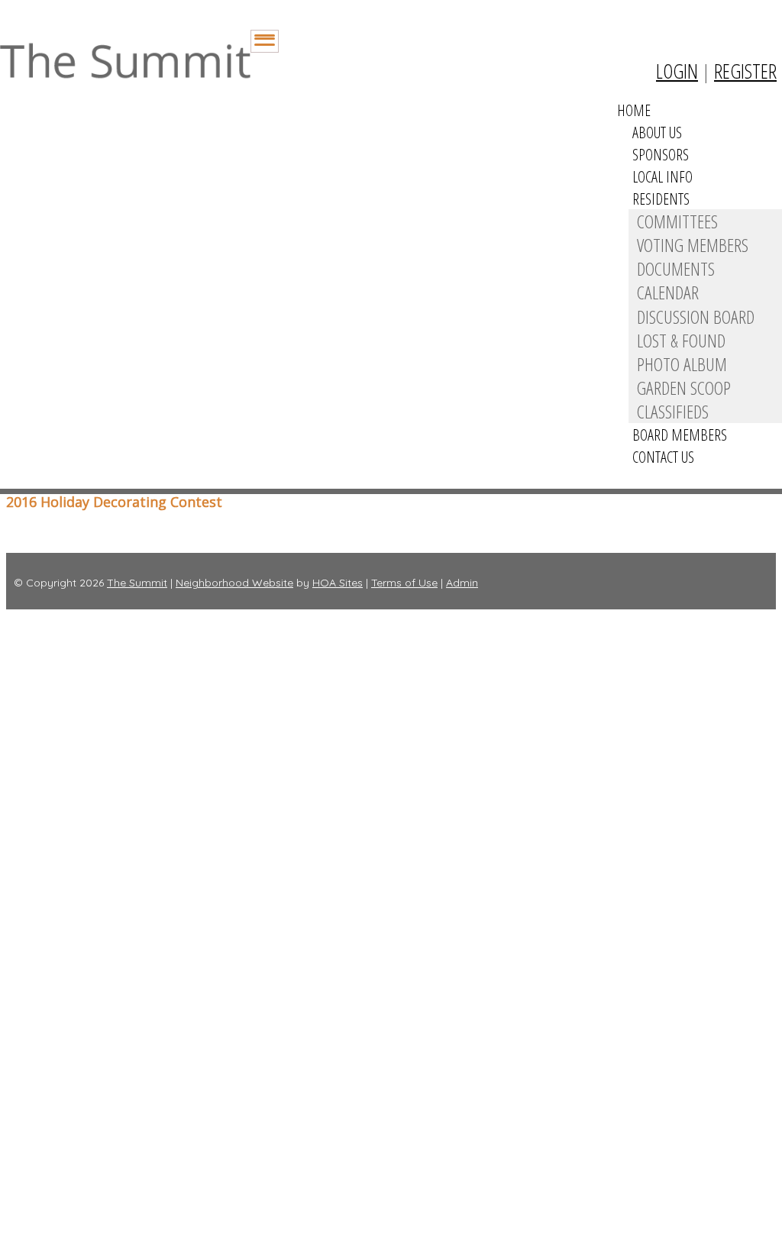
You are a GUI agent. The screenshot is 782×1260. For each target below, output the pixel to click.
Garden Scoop (684, 387)
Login (677, 71)
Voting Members (692, 244)
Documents (676, 268)
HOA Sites (337, 583)
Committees (677, 221)
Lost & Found (681, 340)
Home (634, 110)
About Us (657, 132)
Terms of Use (404, 583)
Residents (661, 199)
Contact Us (663, 457)
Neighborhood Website (234, 583)
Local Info (662, 176)
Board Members (679, 435)
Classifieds (673, 411)
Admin (462, 583)
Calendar (668, 292)
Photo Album (682, 363)
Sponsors (660, 154)
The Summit (137, 583)
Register (745, 71)
